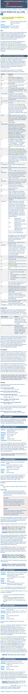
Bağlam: (3, 435)
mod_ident (19, 150)
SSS (11, 691)
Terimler (15, 691)
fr (20, 685)
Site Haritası (20, 691)
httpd (22, 499)
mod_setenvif (11, 134)
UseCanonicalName (13, 266)
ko (24, 685)
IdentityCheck (17, 151)
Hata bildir (25, 691)
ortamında (3, 537)
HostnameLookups (20, 104)
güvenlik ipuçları (9, 423)
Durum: (3, 24)
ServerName (14, 265)
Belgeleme (15, 8)
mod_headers (22, 126)
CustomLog (24, 45)
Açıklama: (3, 21)
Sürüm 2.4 (20, 8)
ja (22, 685)
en (18, 685)
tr (26, 685)
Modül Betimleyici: (5, 26)
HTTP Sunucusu (8, 8)
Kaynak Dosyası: (5, 27)
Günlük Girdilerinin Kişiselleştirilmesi (11, 520)
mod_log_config (17, 443)
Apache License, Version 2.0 (6, 688)
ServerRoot (6, 486)
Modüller (25, 8)
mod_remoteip (12, 78)
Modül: (2, 438)
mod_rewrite (23, 547)
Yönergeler (7, 691)
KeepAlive (11, 144)
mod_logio (11, 284)
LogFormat (12, 44)
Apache (2, 8)
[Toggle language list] (2, 14)
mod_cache (7, 375)
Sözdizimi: (3, 432)
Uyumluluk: (4, 440)
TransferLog (11, 42)
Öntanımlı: (3, 434)
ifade (6, 540)
